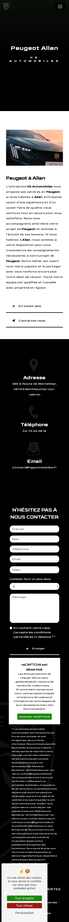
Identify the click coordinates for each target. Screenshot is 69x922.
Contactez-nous (32, 320)
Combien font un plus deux (30, 579)
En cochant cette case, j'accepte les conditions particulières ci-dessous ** (34, 632)
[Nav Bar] (60, 6)
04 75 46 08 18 (34, 431)
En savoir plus (30, 306)
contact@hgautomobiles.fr (34, 467)
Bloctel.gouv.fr (37, 860)
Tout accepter (24, 898)
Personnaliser (24, 913)
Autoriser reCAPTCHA (34, 716)
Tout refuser (24, 905)
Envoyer (38, 648)
